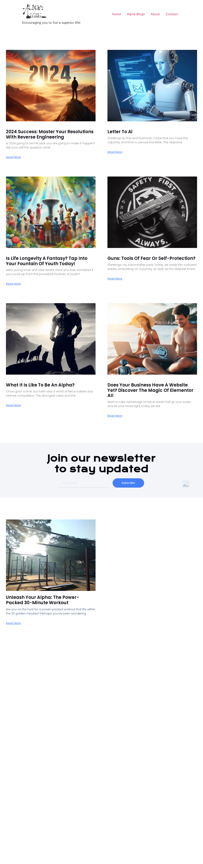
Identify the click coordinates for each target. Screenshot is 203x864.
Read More (13, 157)
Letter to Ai (119, 132)
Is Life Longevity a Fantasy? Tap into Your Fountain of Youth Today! (46, 261)
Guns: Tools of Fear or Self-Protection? (151, 258)
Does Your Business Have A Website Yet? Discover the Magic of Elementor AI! (150, 390)
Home (116, 14)
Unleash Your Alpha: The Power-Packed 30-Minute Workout (42, 600)
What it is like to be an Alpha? (40, 385)
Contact (172, 14)
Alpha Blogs (136, 14)
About (155, 14)
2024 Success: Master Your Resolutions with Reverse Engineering (50, 134)
